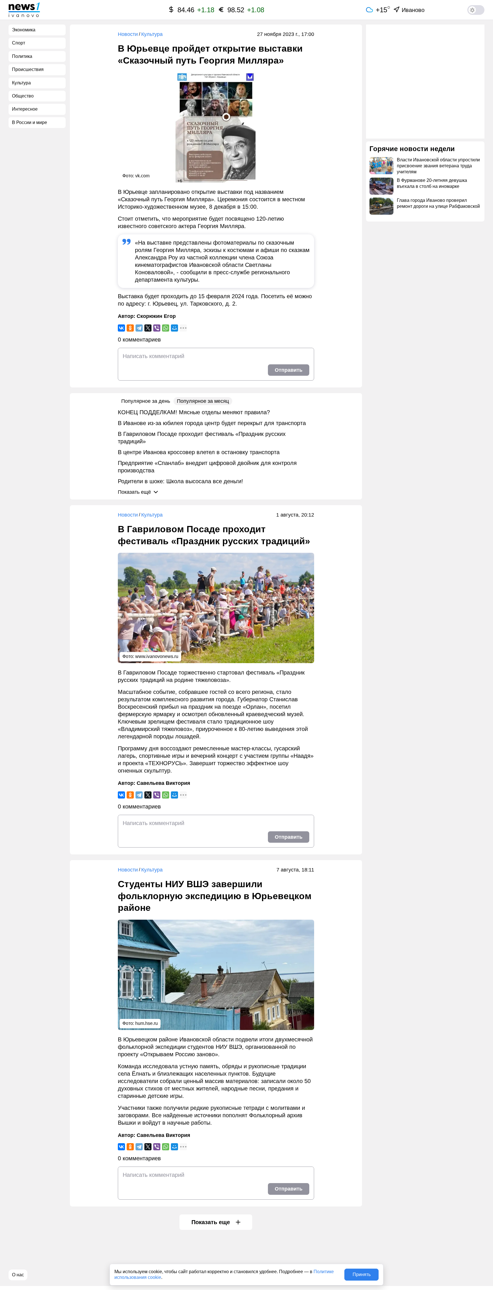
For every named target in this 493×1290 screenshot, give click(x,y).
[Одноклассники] (130, 328)
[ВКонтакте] (121, 328)
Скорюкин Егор (156, 316)
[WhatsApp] (165, 328)
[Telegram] (139, 328)
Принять (362, 1274)
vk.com (142, 175)
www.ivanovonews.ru (156, 656)
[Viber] (156, 328)
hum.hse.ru (146, 1023)
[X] (147, 328)
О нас (18, 1274)
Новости (128, 34)
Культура (152, 34)
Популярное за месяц (203, 401)
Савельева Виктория (163, 783)
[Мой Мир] (174, 328)
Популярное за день (145, 401)
